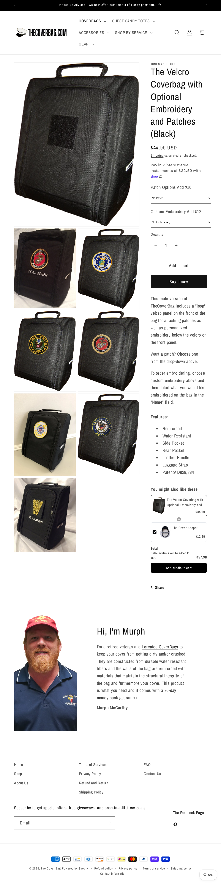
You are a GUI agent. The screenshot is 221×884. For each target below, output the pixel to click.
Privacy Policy (90, 773)
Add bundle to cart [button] (179, 567)
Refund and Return (93, 783)
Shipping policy (181, 868)
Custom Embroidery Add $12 (176, 211)
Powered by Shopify (75, 868)
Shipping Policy (91, 792)
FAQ (147, 764)
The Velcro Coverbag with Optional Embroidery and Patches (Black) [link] (185, 502)
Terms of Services (93, 764)
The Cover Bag (51, 868)
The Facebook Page (188, 812)
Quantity (157, 234)
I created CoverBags (160, 647)
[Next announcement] (206, 5)
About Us (21, 783)
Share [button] (159, 587)
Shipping (157, 155)
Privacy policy (127, 868)
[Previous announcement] (14, 5)
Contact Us (152, 773)
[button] (92, 21)
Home (18, 764)
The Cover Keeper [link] (184, 527)
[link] (159, 505)
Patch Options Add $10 (171, 187)
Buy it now (178, 281)
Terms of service (154, 868)
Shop (18, 773)
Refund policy (103, 868)
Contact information (113, 873)
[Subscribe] (109, 823)
